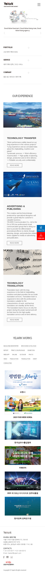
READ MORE (14, 163)
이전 (4, 30)
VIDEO (5, 356)
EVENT (35, 356)
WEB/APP (6, 352)
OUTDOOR (23, 352)
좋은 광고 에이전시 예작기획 (12, 75)
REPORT (6, 348)
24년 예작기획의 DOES (10, 50)
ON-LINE (14, 352)
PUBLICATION (14, 356)
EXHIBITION (31, 348)
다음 (40, 30)
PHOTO (31, 352)
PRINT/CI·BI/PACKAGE (18, 348)
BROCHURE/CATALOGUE (28, 344)
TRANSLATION (25, 356)
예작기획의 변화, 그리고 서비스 (13, 62)
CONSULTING (8, 361)
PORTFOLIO (7, 45)
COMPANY (7, 70)
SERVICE (6, 57)
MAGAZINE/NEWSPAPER (11, 344)
